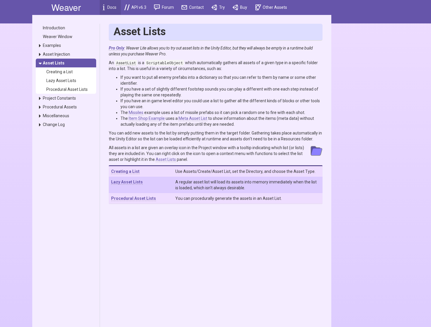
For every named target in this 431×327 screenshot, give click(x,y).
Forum (167, 7)
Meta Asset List (193, 118)
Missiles (136, 112)
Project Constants (59, 98)
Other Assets (274, 7)
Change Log (54, 124)
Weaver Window (57, 36)
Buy (243, 7)
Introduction (54, 27)
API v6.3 (138, 7)
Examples (52, 45)
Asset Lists (54, 63)
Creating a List (59, 71)
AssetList (126, 62)
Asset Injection (56, 54)
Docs (111, 7)
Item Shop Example (147, 118)
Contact (196, 7)
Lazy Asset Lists (61, 80)
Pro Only (116, 48)
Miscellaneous (56, 115)
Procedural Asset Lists (67, 89)
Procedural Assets (60, 107)
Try (221, 7)
